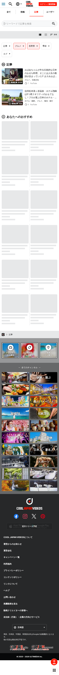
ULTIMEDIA (34, 657)
